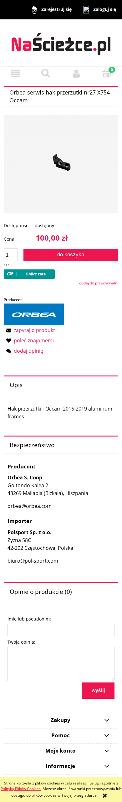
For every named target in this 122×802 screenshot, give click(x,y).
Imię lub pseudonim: (29, 619)
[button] (15, 73)
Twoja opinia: (21, 642)
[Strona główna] (61, 41)
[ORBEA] (34, 314)
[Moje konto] (76, 73)
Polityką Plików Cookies (21, 788)
